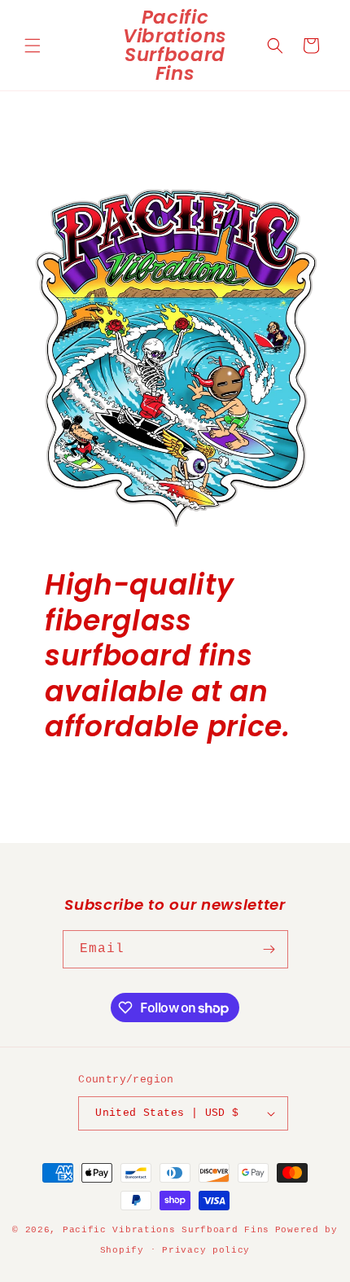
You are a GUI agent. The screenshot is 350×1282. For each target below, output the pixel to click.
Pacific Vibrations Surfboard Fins (166, 1230)
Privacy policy (206, 1250)
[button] (32, 46)
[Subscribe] (269, 949)
